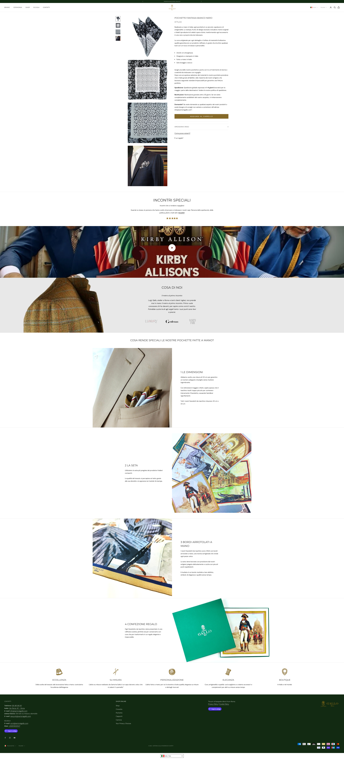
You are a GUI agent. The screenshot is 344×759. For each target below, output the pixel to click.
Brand (7, 7)
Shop (28, 7)
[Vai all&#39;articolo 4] (118, 38)
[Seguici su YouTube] (14, 738)
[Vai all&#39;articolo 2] (118, 25)
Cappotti (119, 716)
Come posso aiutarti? (182, 133)
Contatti (46, 7)
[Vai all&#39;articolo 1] (118, 18)
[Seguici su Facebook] (5, 738)
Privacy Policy (213, 704)
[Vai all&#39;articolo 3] (118, 31)
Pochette (119, 713)
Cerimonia (17, 7)
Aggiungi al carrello (201, 116)
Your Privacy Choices (123, 723)
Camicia (119, 720)
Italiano (323, 7)
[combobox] (172, 756)
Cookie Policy (224, 704)
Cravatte (119, 709)
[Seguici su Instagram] (10, 738)
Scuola (36, 7)
